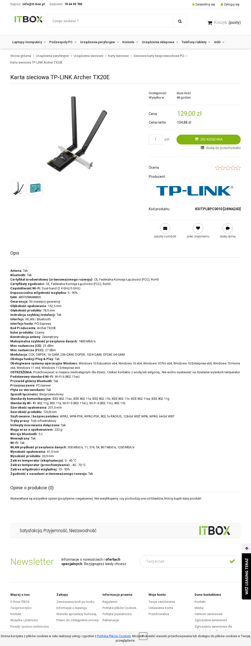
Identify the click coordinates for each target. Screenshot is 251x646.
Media (199, 608)
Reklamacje (110, 620)
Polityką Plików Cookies (114, 636)
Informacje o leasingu (71, 608)
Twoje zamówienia (162, 602)
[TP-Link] (195, 191)
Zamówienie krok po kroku (75, 602)
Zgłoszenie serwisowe (211, 620)
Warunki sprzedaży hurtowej (76, 614)
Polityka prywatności (117, 614)
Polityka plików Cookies (119, 608)
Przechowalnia (159, 614)
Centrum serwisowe (209, 614)
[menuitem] (28, 42)
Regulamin (109, 602)
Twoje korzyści (21, 608)
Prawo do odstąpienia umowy (77, 620)
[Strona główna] (28, 22)
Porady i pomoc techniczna (29, 626)
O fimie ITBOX (19, 602)
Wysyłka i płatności (24, 620)
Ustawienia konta (161, 608)
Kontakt (15, 614)
